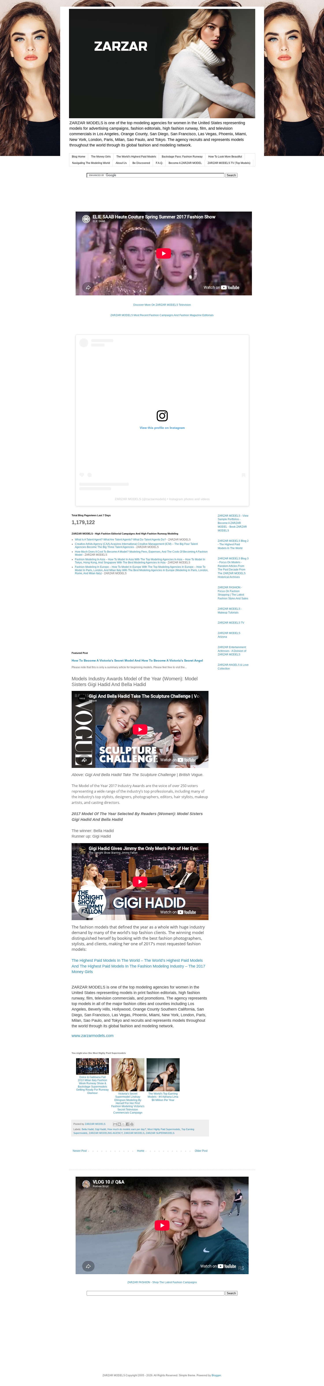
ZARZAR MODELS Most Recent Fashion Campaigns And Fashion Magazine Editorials (162, 315)
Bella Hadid (88, 1129)
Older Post (201, 1150)
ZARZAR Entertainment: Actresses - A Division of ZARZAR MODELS (232, 651)
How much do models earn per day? (126, 1129)
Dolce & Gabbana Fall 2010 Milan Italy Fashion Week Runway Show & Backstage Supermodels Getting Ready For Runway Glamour (92, 1085)
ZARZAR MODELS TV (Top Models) (229, 163)
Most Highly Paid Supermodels (163, 1129)
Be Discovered (141, 163)
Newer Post (80, 1150)
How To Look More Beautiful (225, 156)
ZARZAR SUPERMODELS (160, 1133)
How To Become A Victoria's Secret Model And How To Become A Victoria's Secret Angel (137, 660)
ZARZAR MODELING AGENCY (106, 1133)
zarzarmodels (155, 499)
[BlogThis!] (119, 1124)
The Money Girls (101, 156)
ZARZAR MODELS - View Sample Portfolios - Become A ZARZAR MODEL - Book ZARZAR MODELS (233, 523)
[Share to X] (123, 1124)
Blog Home (78, 156)
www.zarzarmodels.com (93, 1035)
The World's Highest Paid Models (136, 156)
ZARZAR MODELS (128, 499)
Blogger (216, 1375)
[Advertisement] (162, 194)
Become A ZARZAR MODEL (185, 163)
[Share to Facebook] (127, 1124)
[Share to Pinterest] (132, 1124)
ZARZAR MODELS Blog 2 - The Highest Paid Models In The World (233, 544)
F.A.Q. (159, 163)
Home (140, 1150)
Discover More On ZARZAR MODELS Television (162, 304)
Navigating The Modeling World (91, 163)
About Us (121, 163)
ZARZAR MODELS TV (231, 622)
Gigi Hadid (100, 1129)
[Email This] (115, 1124)
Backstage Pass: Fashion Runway (182, 156)
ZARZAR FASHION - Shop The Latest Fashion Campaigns (162, 1282)
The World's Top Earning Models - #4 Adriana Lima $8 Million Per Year (163, 1096)
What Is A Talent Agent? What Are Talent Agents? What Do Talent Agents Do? (120, 539)
